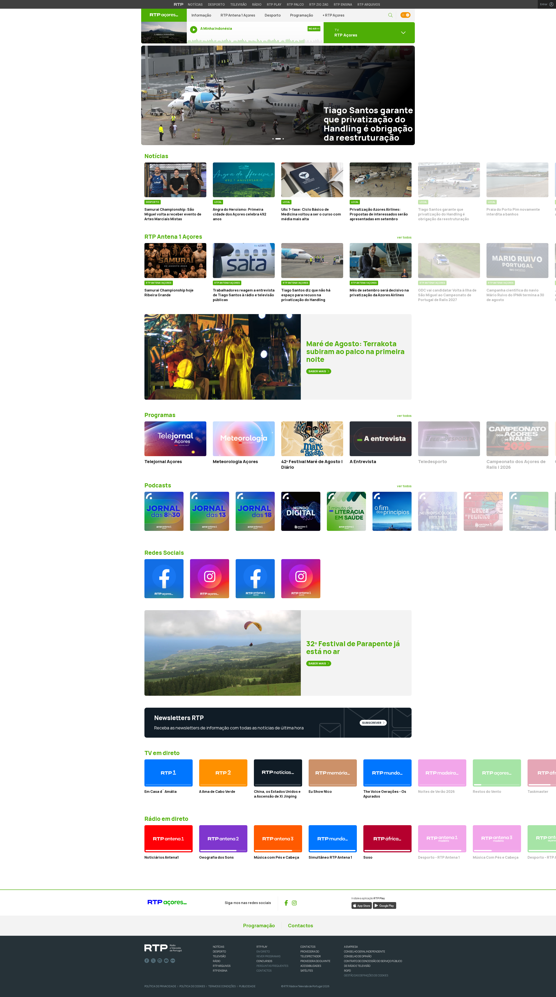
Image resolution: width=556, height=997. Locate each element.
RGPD (347, 970)
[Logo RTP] (163, 948)
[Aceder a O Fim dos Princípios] (392, 511)
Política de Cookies (192, 986)
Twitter (153, 960)
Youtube (166, 960)
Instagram (159, 960)
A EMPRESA (351, 947)
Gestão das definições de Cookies (366, 975)
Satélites (306, 970)
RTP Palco (295, 4)
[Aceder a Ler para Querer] (528, 511)
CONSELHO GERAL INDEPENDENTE (364, 951)
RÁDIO (216, 961)
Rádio (256, 4)
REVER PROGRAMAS (268, 956)
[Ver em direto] (164, 32)
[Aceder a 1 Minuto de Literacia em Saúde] (346, 511)
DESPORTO (219, 951)
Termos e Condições (222, 986)
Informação (201, 15)
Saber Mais (317, 371)
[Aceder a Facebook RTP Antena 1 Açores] (255, 578)
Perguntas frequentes (272, 966)
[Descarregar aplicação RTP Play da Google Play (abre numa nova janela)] (384, 905)
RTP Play (274, 4)
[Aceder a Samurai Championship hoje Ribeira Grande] (175, 260)
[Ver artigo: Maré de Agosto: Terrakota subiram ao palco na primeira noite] (222, 356)
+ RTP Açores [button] (333, 15)
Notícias (195, 4)
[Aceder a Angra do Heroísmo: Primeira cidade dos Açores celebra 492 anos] (244, 179)
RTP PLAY (261, 947)
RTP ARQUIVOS (221, 966)
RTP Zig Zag (318, 4)
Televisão (238, 4)
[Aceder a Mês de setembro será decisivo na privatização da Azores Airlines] (381, 260)
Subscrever (372, 723)
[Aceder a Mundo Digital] (300, 511)
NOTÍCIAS (218, 947)
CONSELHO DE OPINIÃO (357, 956)
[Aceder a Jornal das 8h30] (164, 511)
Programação (301, 15)
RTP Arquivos (368, 4)
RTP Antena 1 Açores (238, 15)
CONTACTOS (307, 947)
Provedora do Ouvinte (315, 961)
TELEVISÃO (219, 956)
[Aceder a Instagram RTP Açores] (209, 578)
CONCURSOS (264, 961)
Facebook (146, 960)
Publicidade (247, 986)
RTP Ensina (343, 4)
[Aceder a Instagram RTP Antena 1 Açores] (300, 578)
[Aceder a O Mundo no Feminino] (483, 511)
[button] (390, 15)
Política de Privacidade (160, 986)
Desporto (216, 4)
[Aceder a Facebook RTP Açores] (164, 578)
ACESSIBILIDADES (310, 966)
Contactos (300, 925)
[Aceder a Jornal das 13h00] (209, 511)
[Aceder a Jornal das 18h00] (255, 511)
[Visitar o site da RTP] (179, 4)
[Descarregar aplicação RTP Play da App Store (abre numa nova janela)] (361, 905)
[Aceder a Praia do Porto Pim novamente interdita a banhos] (517, 179)
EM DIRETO (263, 951)
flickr (172, 960)
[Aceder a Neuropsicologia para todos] (437, 511)
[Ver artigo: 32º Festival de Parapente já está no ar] (222, 652)
